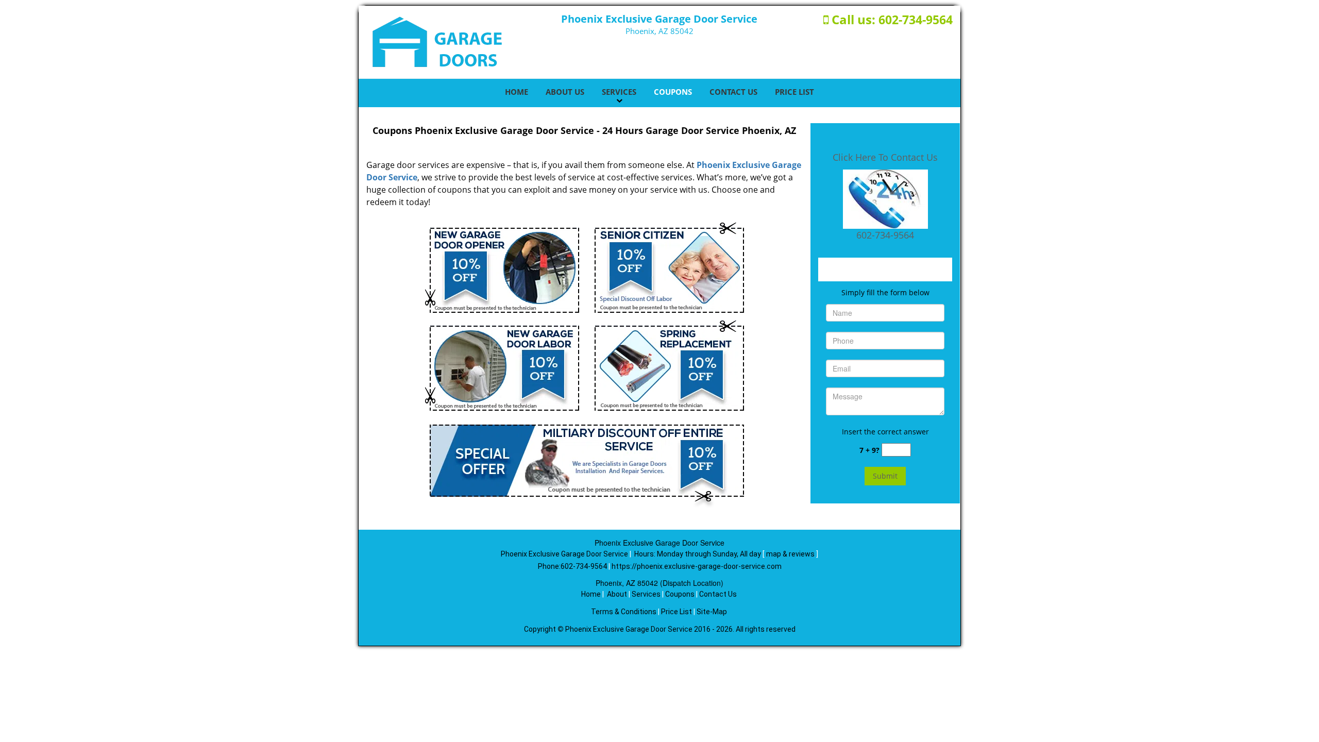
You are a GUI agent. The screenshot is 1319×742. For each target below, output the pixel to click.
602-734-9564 (915, 19)
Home (516, 92)
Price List (794, 92)
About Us (565, 92)
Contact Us (733, 92)
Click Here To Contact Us (885, 157)
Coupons (673, 92)
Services (619, 92)
